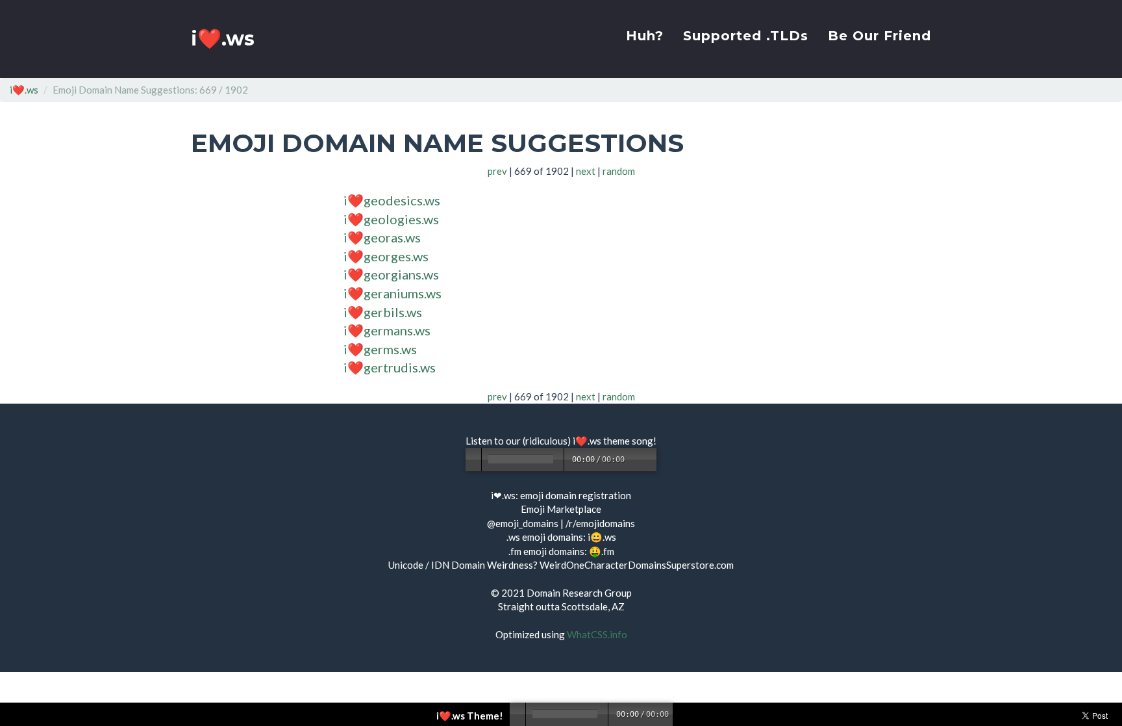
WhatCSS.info (597, 634)
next (585, 171)
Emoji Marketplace (561, 509)
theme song (628, 441)
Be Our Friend (879, 36)
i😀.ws (602, 537)
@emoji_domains (522, 523)
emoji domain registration (575, 495)
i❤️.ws (223, 39)
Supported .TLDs (745, 36)
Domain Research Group (579, 593)
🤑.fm (601, 551)
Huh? (645, 36)
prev (497, 171)
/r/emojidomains (600, 523)
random (619, 171)
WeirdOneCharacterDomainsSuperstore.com (637, 565)
